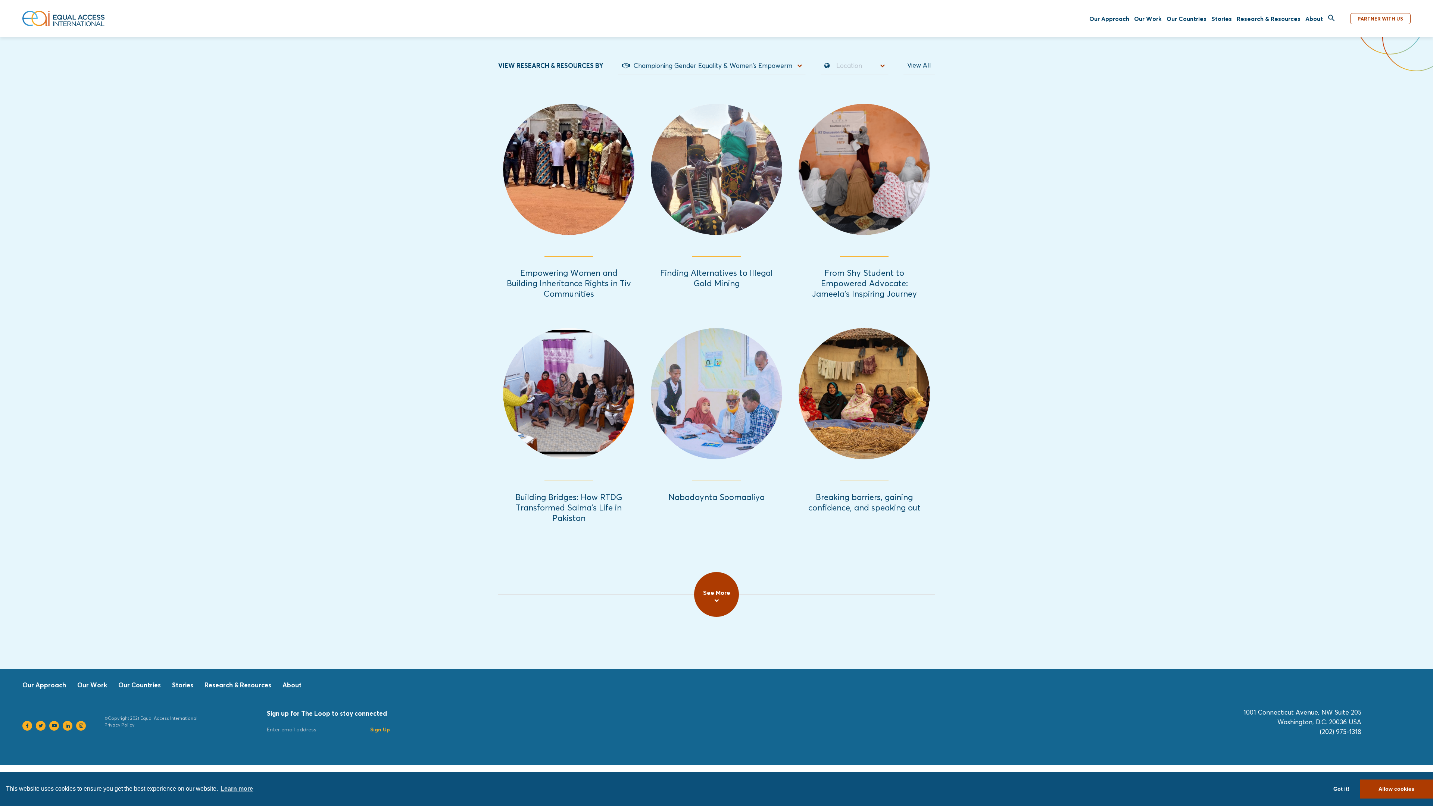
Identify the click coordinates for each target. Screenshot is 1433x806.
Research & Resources (1269, 18)
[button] (1331, 18)
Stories (1221, 18)
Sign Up (380, 729)
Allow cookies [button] (1396, 789)
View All (919, 65)
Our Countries (1186, 18)
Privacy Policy (119, 725)
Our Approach (1109, 18)
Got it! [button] (1341, 789)
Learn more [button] (237, 788)
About (1314, 18)
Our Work (1148, 18)
